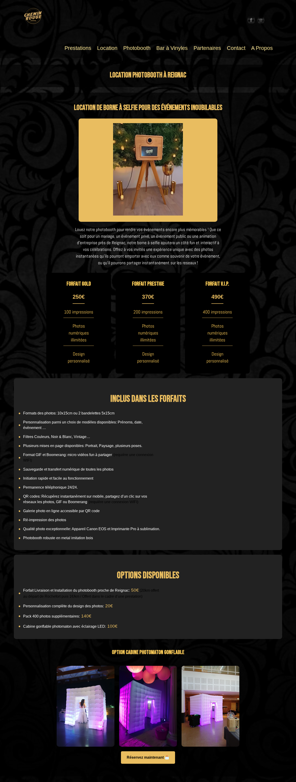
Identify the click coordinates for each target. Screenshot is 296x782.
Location (107, 48)
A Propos (262, 48)
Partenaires (207, 48)
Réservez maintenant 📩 (148, 757)
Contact (236, 48)
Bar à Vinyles (172, 48)
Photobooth (137, 48)
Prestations (78, 48)
